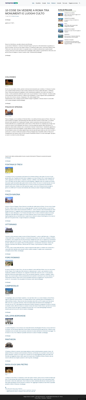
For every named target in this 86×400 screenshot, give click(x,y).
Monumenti (10, 388)
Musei (48, 3)
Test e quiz (65, 3)
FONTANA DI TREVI (13, 164)
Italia (33, 3)
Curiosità (59, 3)
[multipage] (7, 161)
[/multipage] (8, 157)
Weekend (53, 3)
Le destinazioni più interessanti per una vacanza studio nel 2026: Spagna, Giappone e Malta (72, 42)
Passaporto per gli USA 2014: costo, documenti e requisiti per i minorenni (21, 390)
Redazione (49, 398)
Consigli (44, 3)
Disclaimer (44, 398)
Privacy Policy (38, 398)
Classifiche (38, 3)
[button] (79, 3)
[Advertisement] (30, 34)
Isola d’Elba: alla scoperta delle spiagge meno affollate (71, 26)
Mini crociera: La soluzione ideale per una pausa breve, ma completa (72, 37)
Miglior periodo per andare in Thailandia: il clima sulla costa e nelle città (21, 391)
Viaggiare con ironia (73, 3)
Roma (16, 388)
